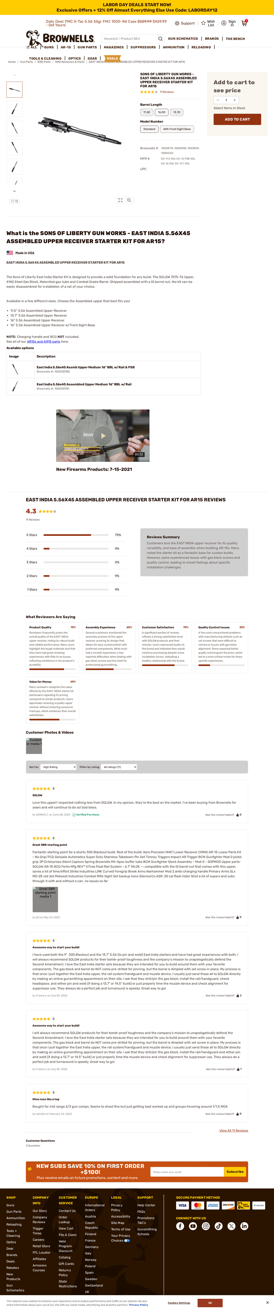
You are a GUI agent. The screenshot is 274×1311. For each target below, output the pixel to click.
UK (87, 1292)
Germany (92, 1247)
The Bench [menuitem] (235, 39)
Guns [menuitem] (49, 47)
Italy (88, 1253)
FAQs (141, 1212)
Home (12, 62)
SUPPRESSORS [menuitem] (143, 47)
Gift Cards (66, 1264)
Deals (10, 1261)
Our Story (40, 1211)
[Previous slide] (14, 75)
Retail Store (41, 1246)
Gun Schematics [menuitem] (183, 39)
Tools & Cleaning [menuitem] (45, 58)
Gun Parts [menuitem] (87, 47)
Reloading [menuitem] (201, 47)
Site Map (117, 1223)
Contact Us (67, 1211)
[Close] (267, 1302)
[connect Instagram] (206, 1226)
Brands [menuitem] (212, 39)
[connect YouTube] (193, 1226)
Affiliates (39, 1259)
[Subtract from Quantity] (218, 100)
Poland (90, 1266)
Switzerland (94, 1285)
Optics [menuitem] (74, 58)
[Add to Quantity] (235, 100)
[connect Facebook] (180, 1226)
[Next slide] (14, 191)
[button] (228, 23)
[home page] (60, 38)
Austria (90, 1216)
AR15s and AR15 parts (43, 341)
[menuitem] (33, 47)
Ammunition (15, 1218)
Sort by (34, 767)
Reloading (14, 1224)
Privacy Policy (138, 1304)
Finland (90, 1234)
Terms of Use (120, 1229)
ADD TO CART (237, 119)
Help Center (146, 1205)
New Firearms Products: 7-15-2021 (94, 469)
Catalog (65, 1257)
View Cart (66, 1228)
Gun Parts (13, 1212)
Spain (89, 1272)
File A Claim (67, 1235)
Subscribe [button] (235, 1172)
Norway (91, 1260)
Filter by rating (89, 767)
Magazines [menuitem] (114, 47)
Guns (10, 1205)
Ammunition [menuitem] (174, 47)
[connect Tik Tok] (219, 1226)
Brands (11, 1255)
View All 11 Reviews (233, 1130)
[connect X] (231, 1226)
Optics (11, 1242)
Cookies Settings (179, 1303)
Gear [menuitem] (92, 58)
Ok (210, 1303)
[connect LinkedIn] (244, 1226)
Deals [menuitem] (112, 58)
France (90, 1240)
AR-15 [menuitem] (66, 47)
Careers (39, 1240)
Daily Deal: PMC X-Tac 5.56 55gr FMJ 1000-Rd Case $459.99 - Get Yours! (106, 23)
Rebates (12, 1268)
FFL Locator (42, 1252)
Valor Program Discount (65, 1246)
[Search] (160, 39)
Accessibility (120, 1216)
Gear (9, 1248)
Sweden (91, 1279)
